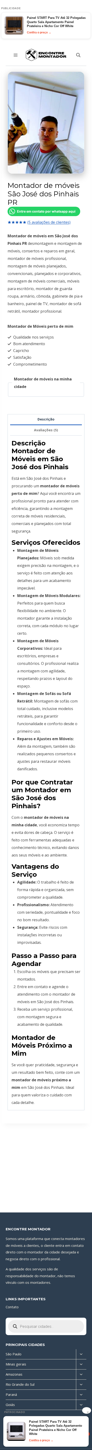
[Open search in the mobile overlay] (78, 55)
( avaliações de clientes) (49, 222)
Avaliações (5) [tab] (46, 430)
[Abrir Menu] (15, 55)
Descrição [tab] (46, 419)
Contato (12, 1307)
